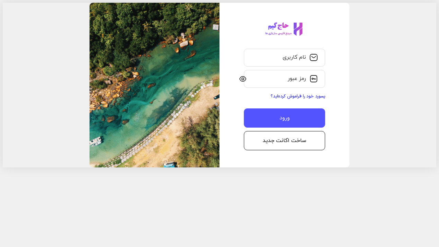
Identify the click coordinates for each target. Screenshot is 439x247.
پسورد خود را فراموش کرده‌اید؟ (298, 96)
